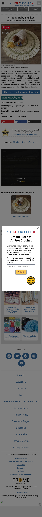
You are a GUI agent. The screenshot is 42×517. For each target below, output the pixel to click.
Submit (21, 272)
